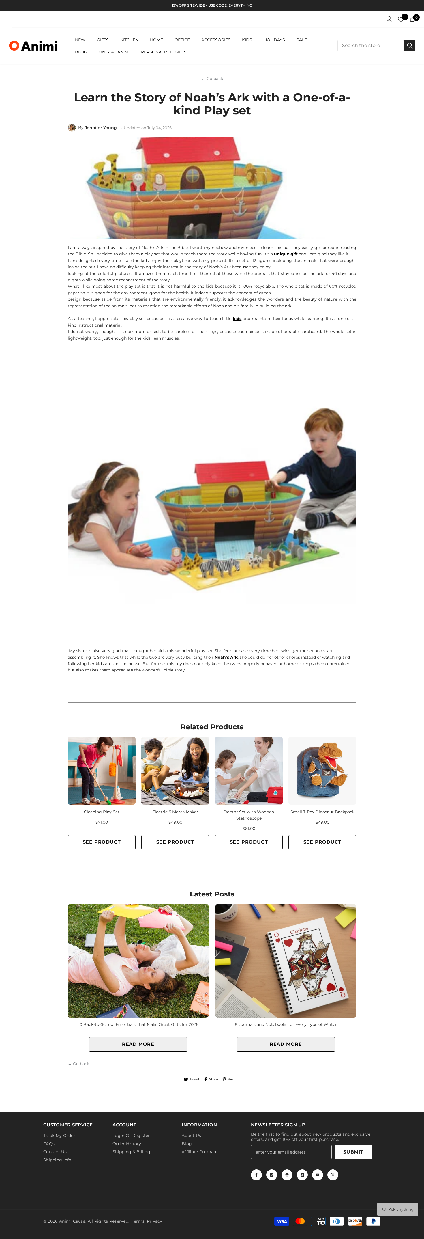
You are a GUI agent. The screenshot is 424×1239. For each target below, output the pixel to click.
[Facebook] (256, 1174)
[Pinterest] (287, 1174)
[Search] (376, 45)
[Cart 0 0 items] (412, 19)
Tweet (194, 1079)
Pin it (232, 1079)
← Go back (212, 78)
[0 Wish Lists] (401, 19)
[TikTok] (302, 1174)
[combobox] (370, 45)
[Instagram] (271, 1174)
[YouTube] (317, 1174)
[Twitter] (332, 1174)
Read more (138, 1044)
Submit (353, 1152)
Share (213, 1079)
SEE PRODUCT (102, 842)
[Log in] (389, 19)
